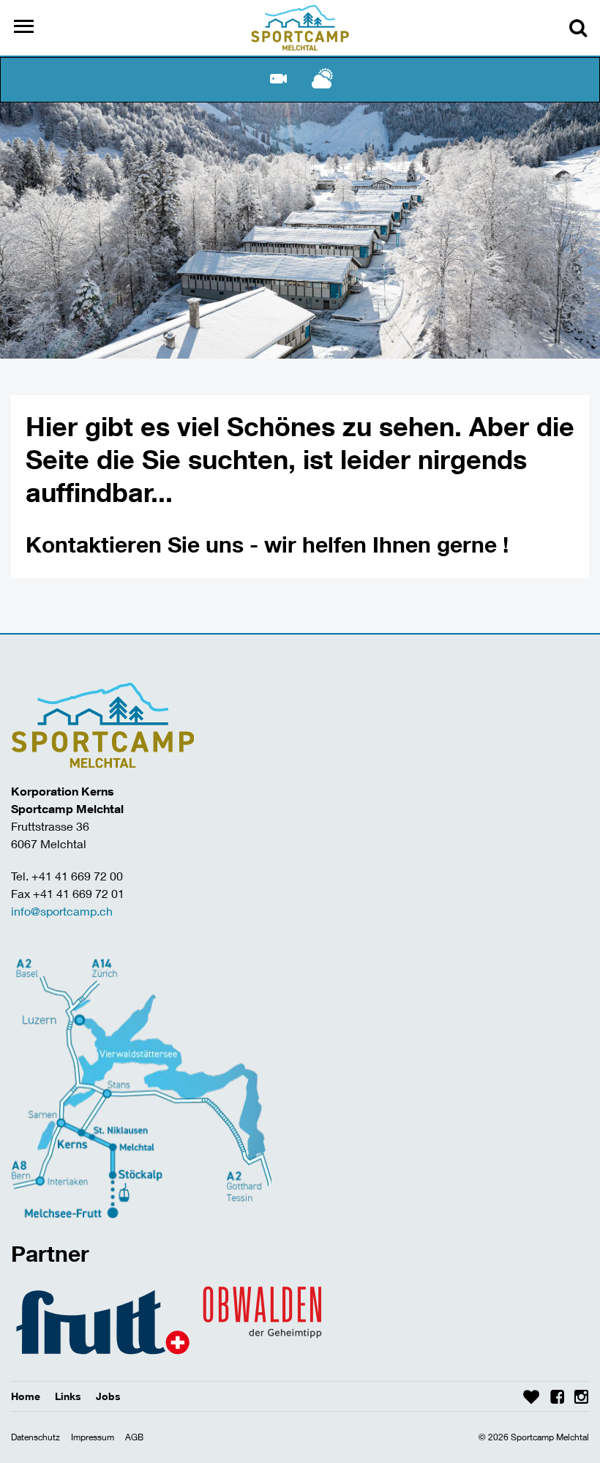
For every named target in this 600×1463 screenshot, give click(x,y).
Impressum (92, 1437)
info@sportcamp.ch (62, 911)
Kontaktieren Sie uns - (145, 544)
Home (25, 1396)
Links (68, 1396)
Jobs (108, 1396)
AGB (134, 1437)
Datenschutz (35, 1437)
